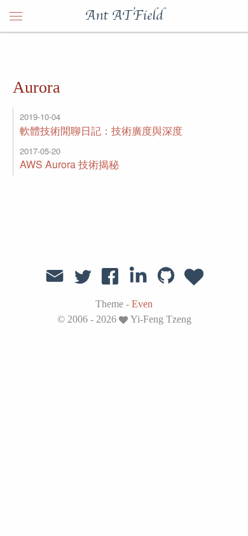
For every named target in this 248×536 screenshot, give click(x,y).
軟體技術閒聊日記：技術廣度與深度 (101, 130)
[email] (54, 274)
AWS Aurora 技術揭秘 (69, 164)
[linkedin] (138, 275)
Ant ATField (124, 16)
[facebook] (110, 275)
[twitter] (82, 275)
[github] (166, 275)
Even (142, 303)
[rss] (193, 275)
